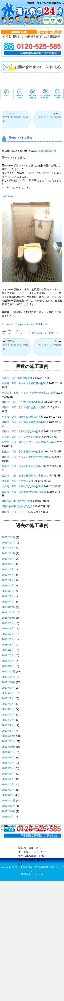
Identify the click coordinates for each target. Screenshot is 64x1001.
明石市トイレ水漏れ (50, 117)
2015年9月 (8, 816)
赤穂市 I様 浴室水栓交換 (17, 378)
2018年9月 (8, 623)
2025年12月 (8, 537)
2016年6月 (8, 768)
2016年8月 (8, 757)
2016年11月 (8, 741)
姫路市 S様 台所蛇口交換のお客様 (22, 431)
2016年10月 (8, 746)
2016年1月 (8, 795)
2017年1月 (8, 730)
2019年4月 (8, 601)
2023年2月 (8, 580)
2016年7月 (8, 762)
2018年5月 (8, 644)
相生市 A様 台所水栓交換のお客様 (22, 451)
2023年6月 (8, 564)
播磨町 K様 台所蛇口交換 (17, 480)
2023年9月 (8, 558)
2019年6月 (8, 591)
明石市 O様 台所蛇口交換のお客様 (23, 416)
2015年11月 (8, 805)
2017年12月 (8, 671)
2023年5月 (8, 569)
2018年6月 (8, 639)
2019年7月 (8, 585)
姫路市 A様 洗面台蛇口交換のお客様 (24, 407)
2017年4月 (8, 714)
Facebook (7, 195)
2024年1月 (8, 547)
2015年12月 (8, 800)
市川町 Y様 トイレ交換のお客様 (21, 436)
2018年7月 (8, 634)
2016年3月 (8, 784)
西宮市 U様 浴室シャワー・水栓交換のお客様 (29, 442)
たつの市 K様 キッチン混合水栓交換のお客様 (29, 392)
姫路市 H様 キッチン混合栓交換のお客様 (26, 456)
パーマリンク (50, 333)
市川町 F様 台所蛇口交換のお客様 (22, 486)
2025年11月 (8, 542)
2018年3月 (8, 655)
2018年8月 (8, 628)
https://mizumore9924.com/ (32, 324)
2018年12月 (8, 607)
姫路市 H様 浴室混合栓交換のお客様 (24, 491)
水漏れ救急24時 (47, 150)
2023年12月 (8, 553)
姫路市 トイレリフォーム (16, 511)
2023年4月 (8, 574)
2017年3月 (8, 719)
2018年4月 (8, 650)
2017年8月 (8, 693)
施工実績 (37, 333)
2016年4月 (8, 779)
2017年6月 (8, 703)
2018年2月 (8, 660)
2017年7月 (8, 698)
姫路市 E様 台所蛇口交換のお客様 (22, 402)
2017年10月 (8, 682)
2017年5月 (8, 709)
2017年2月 (8, 725)
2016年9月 (8, 752)
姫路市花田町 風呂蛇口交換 (17, 501)
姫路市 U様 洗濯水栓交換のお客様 (22, 475)
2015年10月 (8, 811)
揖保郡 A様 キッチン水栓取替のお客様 (25, 383)
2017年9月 (8, 687)
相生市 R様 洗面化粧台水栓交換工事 (24, 466)
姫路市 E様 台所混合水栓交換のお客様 (25, 422)
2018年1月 (8, 666)
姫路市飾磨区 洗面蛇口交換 (17, 506)
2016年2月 (8, 789)
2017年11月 (8, 677)
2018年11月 (8, 612)
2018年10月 (8, 617)
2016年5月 (8, 773)
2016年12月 (8, 736)
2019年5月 (8, 596)
